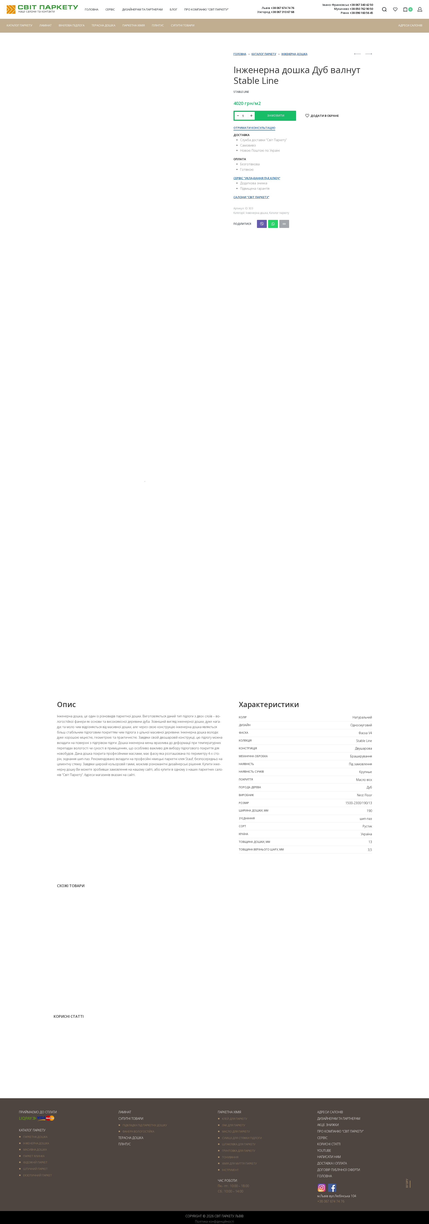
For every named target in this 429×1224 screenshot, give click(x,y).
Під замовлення (360, 764)
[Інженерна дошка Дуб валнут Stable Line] (262, 224)
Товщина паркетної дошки (100, 1082)
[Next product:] (368, 55)
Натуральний (362, 717)
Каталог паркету (264, 54)
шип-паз (366, 818)
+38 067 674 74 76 (282, 8)
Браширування (361, 756)
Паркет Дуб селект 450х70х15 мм (328, 987)
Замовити (275, 115)
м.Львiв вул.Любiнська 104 (336, 1196)
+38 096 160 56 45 (361, 13)
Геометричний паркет (152, 981)
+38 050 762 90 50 (361, 9)
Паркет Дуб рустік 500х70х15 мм (167, 987)
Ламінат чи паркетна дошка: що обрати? (321, 1079)
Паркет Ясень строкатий (241, 987)
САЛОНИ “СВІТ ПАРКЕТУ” (251, 197)
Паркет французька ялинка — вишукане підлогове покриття (213, 1079)
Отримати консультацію (254, 128)
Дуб (369, 787)
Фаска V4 (365, 733)
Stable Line (241, 92)
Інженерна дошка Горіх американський (92, 987)
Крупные (365, 772)
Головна (239, 54)
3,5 (370, 850)
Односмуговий (361, 725)
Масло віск (364, 780)
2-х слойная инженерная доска (78, 981)
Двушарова (363, 748)
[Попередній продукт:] (357, 55)
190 (369, 811)
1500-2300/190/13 (358, 803)
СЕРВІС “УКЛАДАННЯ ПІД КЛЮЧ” (256, 178)
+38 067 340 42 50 (361, 5)
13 (370, 842)
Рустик (367, 826)
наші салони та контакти (36, 11)
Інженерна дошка (294, 54)
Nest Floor (364, 795)
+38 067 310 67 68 (282, 12)
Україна (366, 834)
